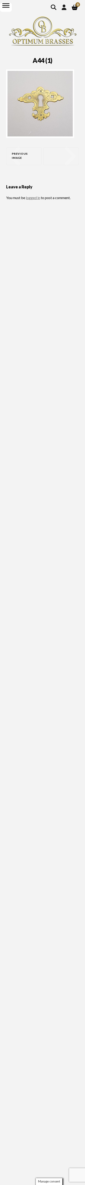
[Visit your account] (64, 7)
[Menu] (6, 5)
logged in (33, 197)
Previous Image (20, 155)
